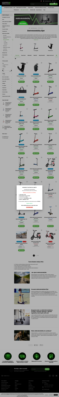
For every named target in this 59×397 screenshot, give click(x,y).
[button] (42, 184)
